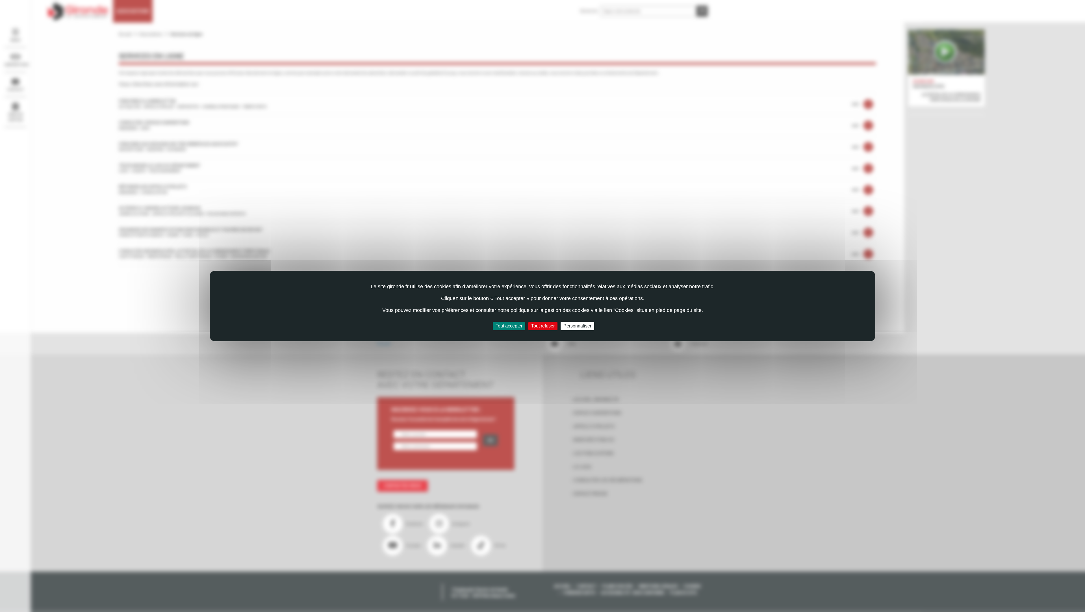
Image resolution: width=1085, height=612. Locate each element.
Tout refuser (543, 326)
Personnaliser (577, 326)
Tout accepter (509, 326)
